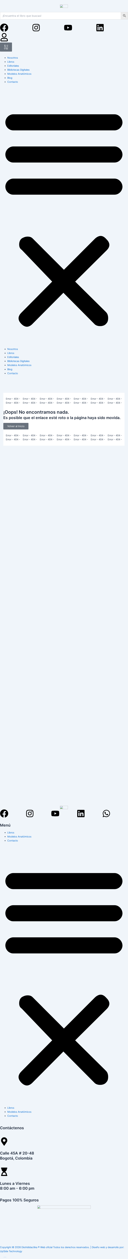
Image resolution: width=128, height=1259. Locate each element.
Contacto (12, 81)
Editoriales (13, 65)
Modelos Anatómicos (19, 73)
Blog (9, 77)
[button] (64, 217)
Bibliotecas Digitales (18, 69)
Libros (10, 61)
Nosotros (12, 57)
